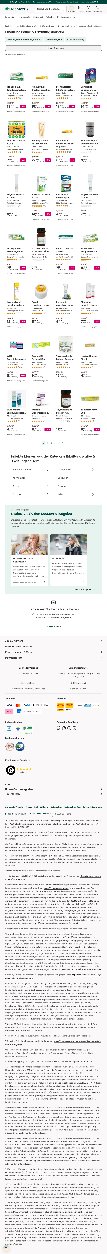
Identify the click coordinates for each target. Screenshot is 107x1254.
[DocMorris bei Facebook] (64, 728)
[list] (53, 560)
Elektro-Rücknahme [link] (92, 807)
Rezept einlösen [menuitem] (68, 17)
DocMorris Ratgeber (82, 589)
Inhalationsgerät (54, 39)
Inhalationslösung (75, 39)
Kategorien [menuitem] (10, 17)
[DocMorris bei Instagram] (69, 728)
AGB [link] (36, 807)
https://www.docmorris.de (56, 888)
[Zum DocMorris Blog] (59, 728)
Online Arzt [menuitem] (38, 17)
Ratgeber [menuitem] (50, 17)
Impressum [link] (20, 814)
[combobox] (51, 9)
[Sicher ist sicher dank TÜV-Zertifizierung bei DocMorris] (9, 728)
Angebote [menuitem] (25, 17)
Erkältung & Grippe (47, 26)
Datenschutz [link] (56, 807)
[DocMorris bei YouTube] (74, 728)
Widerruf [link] (44, 807)
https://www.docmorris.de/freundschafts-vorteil (55, 923)
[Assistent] (6, 1248)
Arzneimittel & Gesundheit (26, 26)
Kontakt (9, 814)
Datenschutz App (72, 807)
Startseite (8, 26)
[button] (43, 443)
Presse (29, 807)
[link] (9, 746)
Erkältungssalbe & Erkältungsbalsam (24, 39)
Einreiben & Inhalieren (66, 26)
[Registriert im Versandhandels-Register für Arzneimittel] (28, 730)
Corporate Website (14, 807)
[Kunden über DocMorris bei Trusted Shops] (19, 770)
